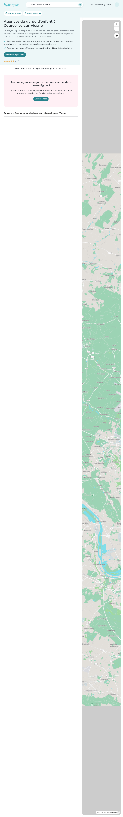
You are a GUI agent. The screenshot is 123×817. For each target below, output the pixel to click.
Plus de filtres (34, 13)
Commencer (41, 99)
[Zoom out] (116, 28)
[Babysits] (11, 4)
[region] (101, 417)
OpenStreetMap (111, 812)
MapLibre (100, 812)
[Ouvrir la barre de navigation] (117, 4)
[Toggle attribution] (118, 812)
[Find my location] (116, 35)
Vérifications (14, 13)
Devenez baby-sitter (101, 4)
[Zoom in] (116, 24)
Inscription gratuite (14, 55)
